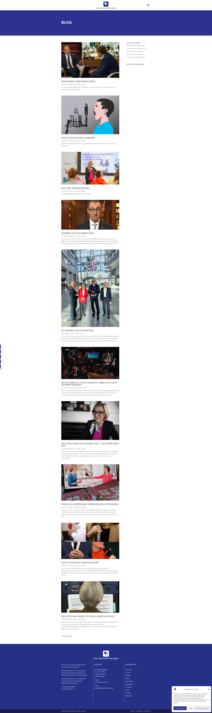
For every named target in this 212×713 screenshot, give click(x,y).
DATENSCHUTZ (147, 711)
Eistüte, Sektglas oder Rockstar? (80, 562)
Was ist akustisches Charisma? (78, 137)
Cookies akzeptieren (180, 708)
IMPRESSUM (139, 711)
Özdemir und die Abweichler (77, 233)
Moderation (129, 684)
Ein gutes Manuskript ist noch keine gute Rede (87, 616)
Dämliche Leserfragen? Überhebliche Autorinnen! (89, 504)
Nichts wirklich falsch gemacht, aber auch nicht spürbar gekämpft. (89, 383)
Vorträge (129, 687)
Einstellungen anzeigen (202, 708)
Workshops (129, 681)
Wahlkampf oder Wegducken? (78, 81)
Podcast (128, 675)
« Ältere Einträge (66, 636)
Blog (83, 84)
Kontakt (128, 693)
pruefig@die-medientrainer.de (103, 688)
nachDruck (67, 333)
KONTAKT (132, 711)
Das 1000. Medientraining (75, 188)
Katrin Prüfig (68, 84)
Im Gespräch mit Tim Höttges (77, 330)
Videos (128, 672)
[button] (209, 689)
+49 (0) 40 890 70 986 (100, 682)
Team (127, 690)
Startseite (129, 669)
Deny (190, 708)
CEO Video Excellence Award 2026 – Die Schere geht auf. (90, 444)
